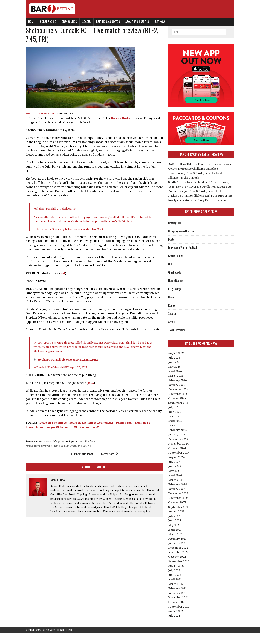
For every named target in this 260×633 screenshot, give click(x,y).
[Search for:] (199, 32)
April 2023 (175, 530)
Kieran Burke (46, 113)
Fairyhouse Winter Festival (182, 247)
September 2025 (178, 403)
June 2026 (174, 362)
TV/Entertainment (178, 330)
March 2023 (175, 534)
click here (89, 441)
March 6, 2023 (94, 229)
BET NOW (160, 21)
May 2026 (174, 366)
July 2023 (174, 516)
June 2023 (174, 520)
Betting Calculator (108, 21)
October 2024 (177, 448)
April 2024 (175, 475)
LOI (74, 427)
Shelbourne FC (89, 427)
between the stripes (53, 422)
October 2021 (177, 602)
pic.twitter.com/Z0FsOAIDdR (113, 221)
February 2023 (177, 539)
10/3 (91, 383)
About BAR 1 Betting (137, 21)
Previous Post (83, 454)
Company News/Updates (181, 231)
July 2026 (174, 357)
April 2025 (175, 421)
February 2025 (177, 430)
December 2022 (178, 548)
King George (174, 289)
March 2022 (175, 584)
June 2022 (174, 575)
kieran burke (34, 427)
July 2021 (174, 615)
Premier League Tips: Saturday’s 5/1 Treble (196, 191)
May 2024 (174, 471)
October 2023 (177, 502)
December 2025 (178, 389)
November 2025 (178, 394)
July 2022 (174, 570)
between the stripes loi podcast (91, 422)
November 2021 (178, 597)
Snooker (172, 313)
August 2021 (176, 611)
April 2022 (175, 579)
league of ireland (57, 427)
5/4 (62, 273)
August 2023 (176, 511)
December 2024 (178, 439)
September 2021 (178, 606)
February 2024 (177, 484)
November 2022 (178, 552)
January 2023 (176, 543)
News (171, 297)
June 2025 (174, 412)
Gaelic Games (175, 256)
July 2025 (174, 407)
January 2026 (176, 385)
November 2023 (178, 498)
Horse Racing (48, 21)
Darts (171, 239)
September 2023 (178, 507)
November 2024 (178, 443)
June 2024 (174, 466)
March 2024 (175, 480)
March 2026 (175, 376)
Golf (170, 264)
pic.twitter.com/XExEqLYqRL (80, 359)
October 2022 (177, 557)
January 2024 (176, 489)
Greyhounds (69, 21)
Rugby (171, 305)
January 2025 (176, 434)
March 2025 (175, 425)
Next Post (107, 454)
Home (31, 21)
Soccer (86, 21)
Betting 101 (174, 223)
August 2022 (176, 566)
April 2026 (175, 371)
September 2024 (178, 452)
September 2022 (178, 561)
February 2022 (177, 588)
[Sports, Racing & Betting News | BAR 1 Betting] (130, 9)
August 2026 (176, 353)
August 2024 (176, 457)
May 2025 (174, 416)
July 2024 (174, 462)
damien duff (124, 422)
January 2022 (176, 593)
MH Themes (67, 629)
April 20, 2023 (78, 367)
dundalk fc (142, 422)
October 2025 (177, 398)
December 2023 (178, 493)
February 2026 (177, 380)
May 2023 (174, 525)
